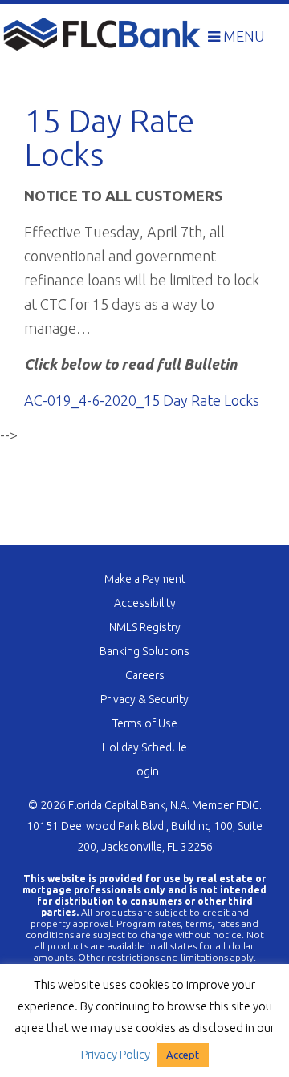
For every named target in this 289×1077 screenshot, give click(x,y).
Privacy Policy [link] (115, 1054)
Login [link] (145, 771)
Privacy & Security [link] (144, 699)
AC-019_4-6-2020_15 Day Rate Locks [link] (141, 400)
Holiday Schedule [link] (144, 747)
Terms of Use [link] (144, 723)
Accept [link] (182, 1054)
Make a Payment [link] (144, 579)
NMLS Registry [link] (145, 627)
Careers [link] (145, 675)
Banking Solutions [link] (144, 651)
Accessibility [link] (145, 603)
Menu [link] (242, 36)
